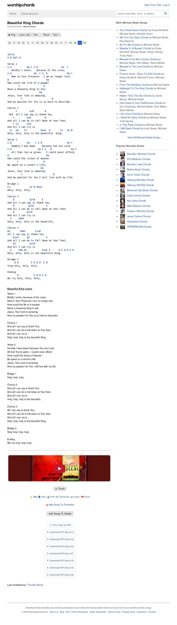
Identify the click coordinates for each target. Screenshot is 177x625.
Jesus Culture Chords (139, 216)
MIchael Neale (29, 26)
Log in (166, 5)
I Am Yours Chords (130, 113)
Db (42, 42)
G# (84, 42)
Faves (87, 496)
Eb (56, 42)
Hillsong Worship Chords (140, 180)
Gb (75, 42)
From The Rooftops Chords (135, 84)
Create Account (29, 13)
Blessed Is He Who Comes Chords (138, 59)
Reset (46, 34)
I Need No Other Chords (133, 117)
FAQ (68, 611)
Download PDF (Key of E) (62, 546)
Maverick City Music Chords (142, 190)
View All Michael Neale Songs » (144, 137)
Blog (62, 611)
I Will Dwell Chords (130, 128)
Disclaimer (142, 611)
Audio (77, 496)
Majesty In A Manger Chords (135, 48)
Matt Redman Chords (139, 206)
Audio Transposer (98, 611)
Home (13, 13)
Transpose (64, 496)
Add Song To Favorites (61, 504)
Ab (9, 42)
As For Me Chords (130, 44)
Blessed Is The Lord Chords (135, 66)
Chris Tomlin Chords (138, 174)
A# (19, 42)
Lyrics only (24, 34)
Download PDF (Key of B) (62, 574)
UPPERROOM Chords (139, 226)
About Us (54, 611)
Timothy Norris (35, 585)
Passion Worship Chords (140, 211)
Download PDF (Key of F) (61, 553)
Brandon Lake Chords (139, 164)
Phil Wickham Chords (138, 159)
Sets (43, 496)
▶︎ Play (12, 34)
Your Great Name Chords (133, 30)
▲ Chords (60, 488)
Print (52, 496)
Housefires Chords (137, 221)
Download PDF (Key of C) (62, 532)
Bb (23, 42)
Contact (152, 611)
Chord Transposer (79, 611)
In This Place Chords (131, 124)
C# (37, 42)
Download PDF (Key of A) (62, 567)
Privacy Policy (128, 611)
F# (70, 42)
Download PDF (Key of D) (62, 539)
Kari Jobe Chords (136, 200)
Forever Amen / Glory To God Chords (140, 73)
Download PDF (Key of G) (62, 560)
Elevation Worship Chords (141, 154)
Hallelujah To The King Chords (136, 88)
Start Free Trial (153, 5)
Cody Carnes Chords (138, 195)
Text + (56, 34)
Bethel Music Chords (138, 169)
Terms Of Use (114, 611)
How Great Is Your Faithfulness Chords (141, 103)
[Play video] (59, 468)
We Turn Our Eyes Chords (134, 37)
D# (51, 42)
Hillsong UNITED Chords (140, 185)
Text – (36, 34)
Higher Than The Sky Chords (136, 95)
